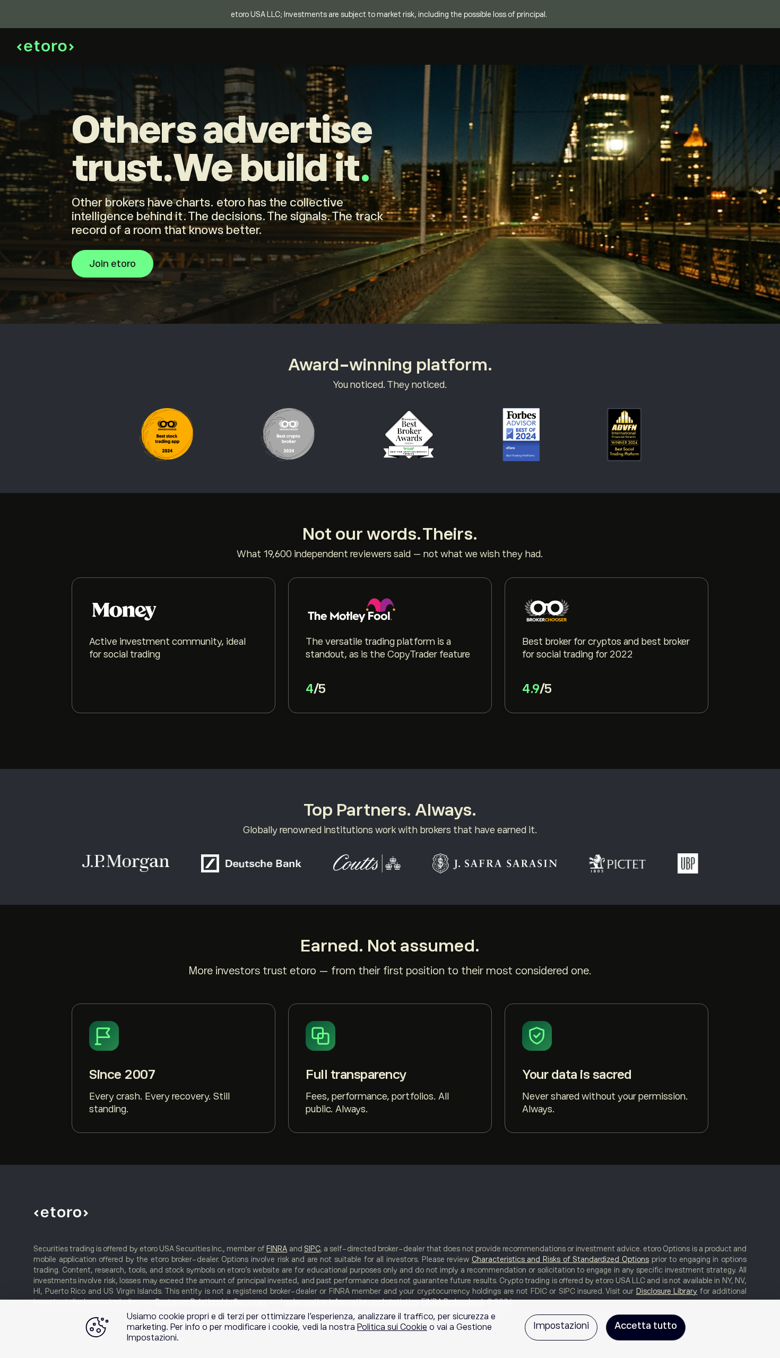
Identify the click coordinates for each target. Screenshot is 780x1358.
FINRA (276, 1248)
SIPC (312, 1248)
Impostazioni (561, 1325)
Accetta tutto (645, 1325)
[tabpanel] (173, 645)
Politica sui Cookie (392, 1327)
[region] (390, 1329)
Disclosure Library (667, 1291)
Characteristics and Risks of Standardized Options (560, 1259)
